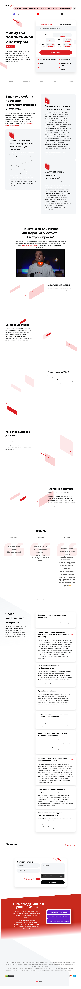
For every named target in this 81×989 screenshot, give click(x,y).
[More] (74, 8)
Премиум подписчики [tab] (65, 24)
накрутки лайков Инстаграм (30, 245)
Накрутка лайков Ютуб (48, 8)
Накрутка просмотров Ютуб (20, 8)
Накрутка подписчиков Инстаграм (63, 8)
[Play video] (40, 263)
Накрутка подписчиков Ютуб (35, 8)
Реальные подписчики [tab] (46, 24)
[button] (75, 42)
